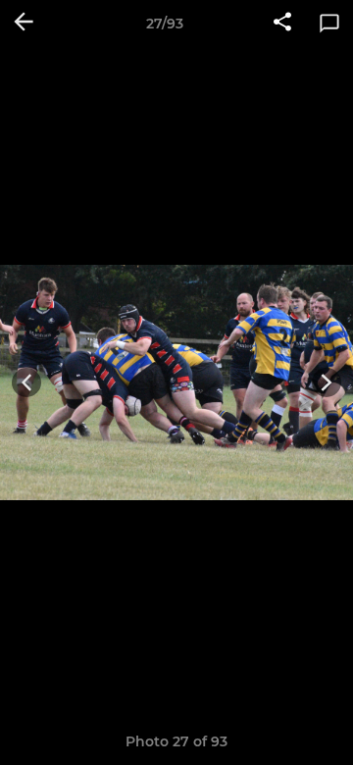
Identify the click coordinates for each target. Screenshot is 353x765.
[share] (282, 23)
